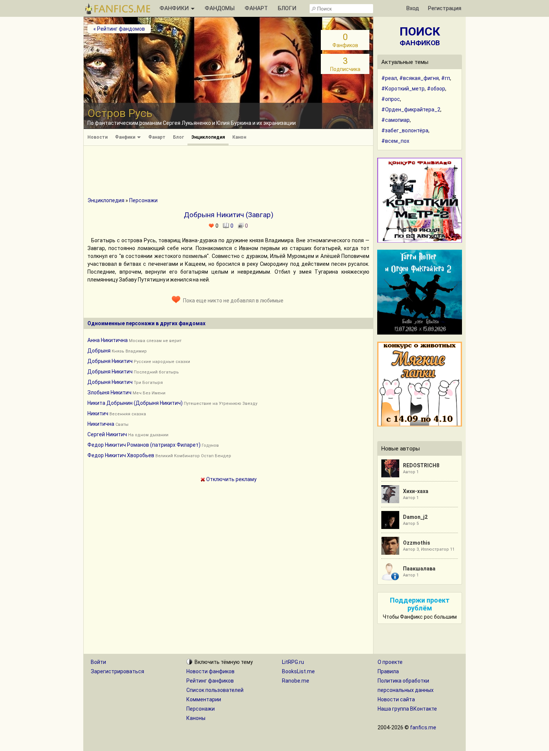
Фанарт (156, 137)
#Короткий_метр (403, 89)
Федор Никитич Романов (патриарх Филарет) (144, 445)
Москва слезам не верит (155, 340)
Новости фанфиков (210, 671)
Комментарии (203, 699)
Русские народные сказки (162, 361)
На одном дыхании (148, 435)
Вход (412, 8)
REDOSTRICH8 (421, 465)
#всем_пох (395, 141)
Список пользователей (215, 690)
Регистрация (444, 8)
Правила (388, 671)
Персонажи (143, 200)
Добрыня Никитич (110, 361)
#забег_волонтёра (404, 130)
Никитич (97, 413)
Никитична (100, 424)
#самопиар (395, 120)
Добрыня (99, 351)
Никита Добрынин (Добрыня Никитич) (135, 403)
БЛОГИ (287, 8)
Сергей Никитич (107, 434)
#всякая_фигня (419, 78)
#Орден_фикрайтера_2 (410, 110)
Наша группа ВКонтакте (407, 709)
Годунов (210, 445)
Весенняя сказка (127, 414)
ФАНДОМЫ (220, 8)
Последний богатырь (156, 372)
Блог (178, 137)
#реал (389, 78)
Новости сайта (396, 699)
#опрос (390, 99)
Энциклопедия (208, 137)
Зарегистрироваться (117, 671)
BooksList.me (298, 671)
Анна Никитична (107, 340)
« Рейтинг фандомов (119, 29)
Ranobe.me (295, 681)
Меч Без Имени (149, 393)
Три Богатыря (148, 382)
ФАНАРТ (256, 8)
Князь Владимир (129, 351)
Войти (98, 662)
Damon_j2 (415, 517)
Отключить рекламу (231, 479)
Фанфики (125, 137)
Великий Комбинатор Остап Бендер (193, 455)
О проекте (390, 662)
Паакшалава (419, 569)
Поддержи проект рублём (420, 604)
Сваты (121, 424)
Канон (239, 137)
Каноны (195, 718)
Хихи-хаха (415, 491)
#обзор (436, 89)
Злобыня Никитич (109, 392)
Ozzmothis (416, 543)
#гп (445, 78)
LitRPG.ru (293, 662)
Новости (97, 137)
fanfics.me (423, 727)
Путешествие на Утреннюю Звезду (220, 403)
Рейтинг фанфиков (210, 681)
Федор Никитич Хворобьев (120, 455)
